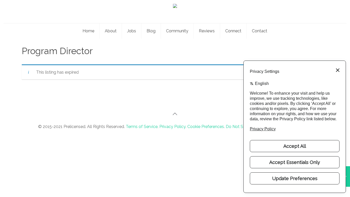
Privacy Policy (172, 126)
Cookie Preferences (205, 126)
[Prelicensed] (175, 11)
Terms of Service (142, 126)
